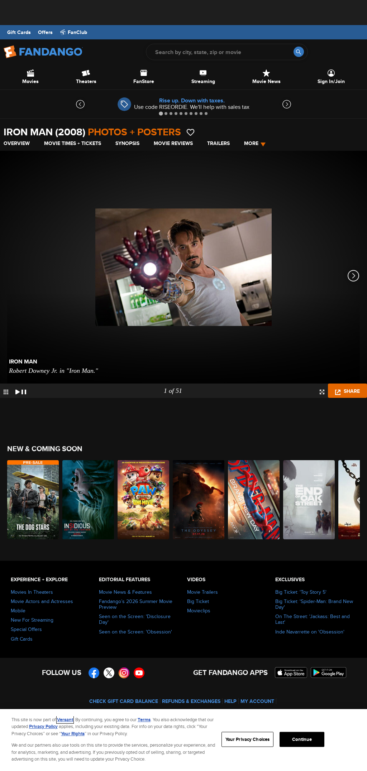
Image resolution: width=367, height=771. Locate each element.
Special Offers (26, 629)
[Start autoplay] (20, 391)
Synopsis (127, 143)
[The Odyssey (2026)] (198, 499)
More (251, 143)
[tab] (161, 113)
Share (351, 391)
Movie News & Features (125, 592)
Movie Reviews (173, 143)
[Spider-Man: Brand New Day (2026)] (254, 499)
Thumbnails (6, 392)
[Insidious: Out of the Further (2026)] (88, 499)
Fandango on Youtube (139, 673)
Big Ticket (198, 601)
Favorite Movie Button (190, 132)
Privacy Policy (43, 726)
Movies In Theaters (32, 592)
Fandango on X (109, 673)
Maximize (322, 392)
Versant (65, 719)
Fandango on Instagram (124, 673)
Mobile (18, 610)
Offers (45, 32)
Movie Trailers (202, 592)
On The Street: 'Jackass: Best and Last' (312, 619)
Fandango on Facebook (94, 673)
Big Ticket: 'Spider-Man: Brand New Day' (314, 604)
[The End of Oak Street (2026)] (309, 499)
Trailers (218, 143)
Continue (302, 739)
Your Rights (73, 733)
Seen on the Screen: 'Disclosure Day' (135, 619)
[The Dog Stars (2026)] (33, 499)
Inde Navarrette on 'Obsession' (309, 631)
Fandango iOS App (291, 672)
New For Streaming (32, 619)
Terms (144, 719)
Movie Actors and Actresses (42, 601)
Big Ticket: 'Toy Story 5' (301, 592)
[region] (183, 740)
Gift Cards (19, 32)
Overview (17, 143)
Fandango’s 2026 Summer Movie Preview (135, 604)
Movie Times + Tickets (72, 143)
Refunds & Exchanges (191, 701)
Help (230, 701)
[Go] (299, 52)
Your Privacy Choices (247, 739)
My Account (257, 701)
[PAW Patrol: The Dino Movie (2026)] (143, 499)
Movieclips (198, 610)
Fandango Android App (329, 672)
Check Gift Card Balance (123, 701)
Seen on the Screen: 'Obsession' (135, 631)
